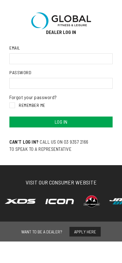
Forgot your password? (33, 97)
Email (14, 47)
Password (20, 72)
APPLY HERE (85, 231)
